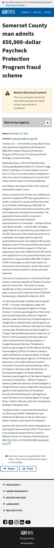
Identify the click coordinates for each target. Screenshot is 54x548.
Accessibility (27, 543)
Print (30, 468)
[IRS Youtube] (28, 521)
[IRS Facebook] (5, 521)
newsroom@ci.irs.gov (23, 138)
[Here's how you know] (27, 4)
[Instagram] (16, 521)
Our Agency (13, 484)
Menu (48, 12)
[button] (37, 12)
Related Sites (14, 510)
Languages (12, 504)
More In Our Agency (16, 122)
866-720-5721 (9, 440)
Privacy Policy (27, 538)
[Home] (8, 11)
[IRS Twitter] (11, 521)
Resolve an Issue (16, 497)
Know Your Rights (17, 491)
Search (25, 12)
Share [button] (11, 468)
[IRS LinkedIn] (22, 521)
